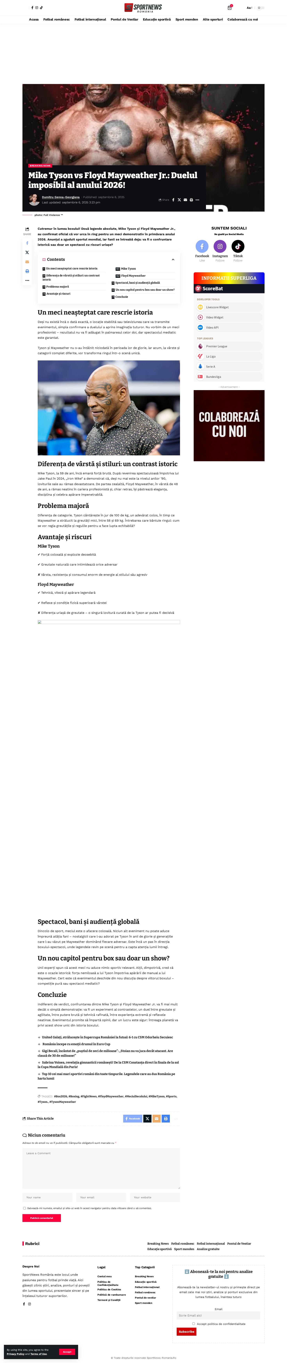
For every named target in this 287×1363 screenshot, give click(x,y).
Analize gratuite (208, 1249)
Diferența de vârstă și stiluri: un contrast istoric (71, 277)
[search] (242, 8)
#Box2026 (60, 1096)
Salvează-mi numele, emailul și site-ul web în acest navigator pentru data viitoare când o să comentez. (89, 1208)
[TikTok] (41, 7)
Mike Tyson (128, 268)
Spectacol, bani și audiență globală (137, 282)
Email (218, 1309)
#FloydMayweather (111, 1096)
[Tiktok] (238, 251)
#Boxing (74, 1096)
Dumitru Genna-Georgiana (61, 197)
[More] (197, 200)
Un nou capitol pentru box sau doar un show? (145, 289)
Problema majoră (57, 286)
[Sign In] (26, 7)
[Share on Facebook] (173, 200)
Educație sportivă (159, 1249)
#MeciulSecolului (136, 1096)
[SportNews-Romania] (143, 8)
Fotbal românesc (182, 1243)
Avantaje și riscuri (58, 293)
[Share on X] (179, 200)
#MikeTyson (157, 1096)
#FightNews (89, 1096)
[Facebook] (32, 7)
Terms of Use (38, 1353)
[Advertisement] (143, 52)
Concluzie (121, 297)
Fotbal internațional (211, 1243)
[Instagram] (36, 7)
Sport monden (184, 1249)
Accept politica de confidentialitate (221, 1323)
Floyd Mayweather (133, 275)
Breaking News (40, 165)
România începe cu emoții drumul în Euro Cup (76, 1044)
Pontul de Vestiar (239, 1243)
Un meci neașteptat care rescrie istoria (71, 268)
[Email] (185, 200)
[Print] (191, 200)
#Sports (171, 1096)
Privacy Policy (15, 1353)
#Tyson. (43, 1102)
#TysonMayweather (62, 1102)
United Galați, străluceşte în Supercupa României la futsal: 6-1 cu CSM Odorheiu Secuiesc (107, 1037)
